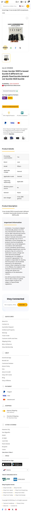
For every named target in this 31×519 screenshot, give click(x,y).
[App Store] (7, 465)
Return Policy (6, 366)
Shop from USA (7, 488)
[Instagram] (6, 510)
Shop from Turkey (8, 495)
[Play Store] (17, 465)
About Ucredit (6, 372)
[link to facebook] (15, 48)
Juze (3, 13)
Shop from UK (17, 488)
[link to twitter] (20, 48)
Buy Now (11, 134)
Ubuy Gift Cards (7, 375)
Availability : (6, 84)
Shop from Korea (8, 492)
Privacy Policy (20, 503)
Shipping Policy (6, 341)
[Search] (27, 6)
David (3, 435)
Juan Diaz (5, 441)
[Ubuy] (6, 2)
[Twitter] (13, 510)
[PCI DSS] (6, 479)
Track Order (5, 335)
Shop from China (19, 492)
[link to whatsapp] (11, 48)
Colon (4, 449)
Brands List (5, 360)
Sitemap (4, 333)
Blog (3, 378)
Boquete (4, 447)
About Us (5, 321)
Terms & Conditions (8, 503)
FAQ (3, 369)
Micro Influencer (7, 344)
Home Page (5, 10)
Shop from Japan (8, 490)
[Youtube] (10, 510)
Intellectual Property (8, 330)
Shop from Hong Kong (21, 490)
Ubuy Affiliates (6, 380)
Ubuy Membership (7, 347)
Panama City (6, 429)
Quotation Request (8, 327)
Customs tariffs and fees (9, 338)
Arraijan (4, 438)
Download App (6, 358)
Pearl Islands (6, 444)
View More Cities (7, 452)
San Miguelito (6, 432)
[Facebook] (3, 510)
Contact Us (5, 324)
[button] (18, 2)
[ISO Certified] (18, 479)
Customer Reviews (7, 363)
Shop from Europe (20, 495)
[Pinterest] (16, 510)
